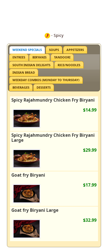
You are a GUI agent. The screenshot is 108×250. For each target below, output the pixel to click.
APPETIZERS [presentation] (75, 50)
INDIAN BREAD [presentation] (23, 72)
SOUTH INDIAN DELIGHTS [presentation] (31, 65)
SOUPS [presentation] (54, 50)
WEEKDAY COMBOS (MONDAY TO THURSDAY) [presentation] (45, 80)
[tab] (27, 49)
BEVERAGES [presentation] (20, 87)
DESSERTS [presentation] (44, 87)
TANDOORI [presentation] (62, 57)
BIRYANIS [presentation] (39, 57)
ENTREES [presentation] (18, 57)
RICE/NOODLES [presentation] (69, 65)
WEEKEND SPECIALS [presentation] (27, 50)
